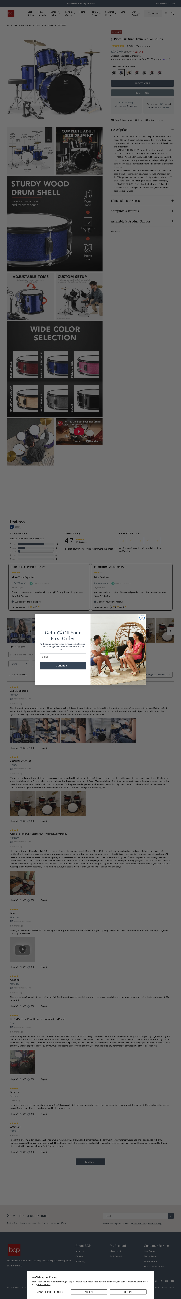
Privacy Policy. (44, 1284)
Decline (128, 1292)
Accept (89, 1292)
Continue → (63, 665)
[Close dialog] (142, 617)
